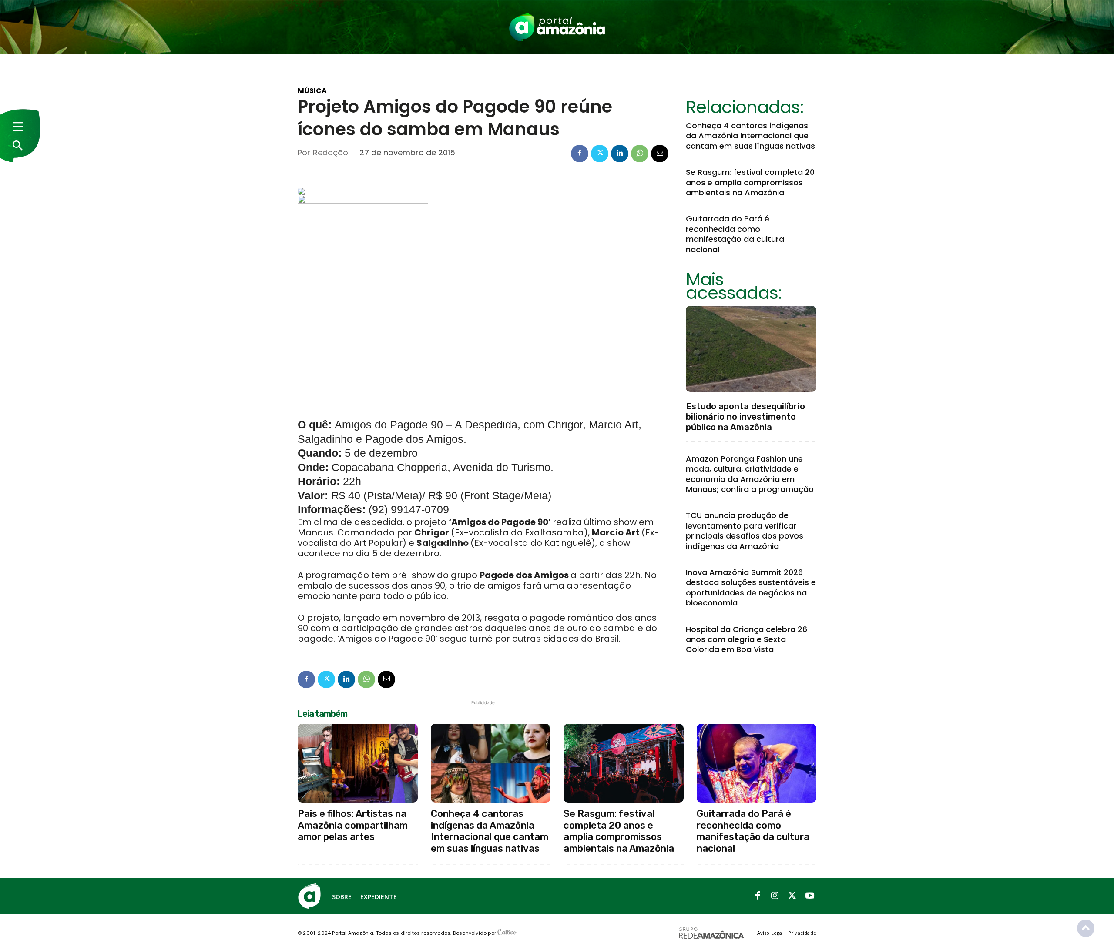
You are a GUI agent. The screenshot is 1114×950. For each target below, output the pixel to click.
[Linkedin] (619, 153)
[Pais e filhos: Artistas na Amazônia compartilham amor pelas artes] (358, 763)
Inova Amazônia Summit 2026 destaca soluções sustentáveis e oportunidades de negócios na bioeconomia (751, 587)
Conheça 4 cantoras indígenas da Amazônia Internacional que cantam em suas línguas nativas (750, 135)
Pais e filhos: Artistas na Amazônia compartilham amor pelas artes (353, 825)
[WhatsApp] (639, 153)
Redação (330, 153)
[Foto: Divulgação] (363, 301)
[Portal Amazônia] (557, 27)
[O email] (659, 153)
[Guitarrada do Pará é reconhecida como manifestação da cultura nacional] (757, 763)
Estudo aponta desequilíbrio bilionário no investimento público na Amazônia (745, 416)
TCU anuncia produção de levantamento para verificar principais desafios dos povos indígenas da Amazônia (744, 530)
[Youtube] (809, 896)
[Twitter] (599, 153)
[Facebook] (579, 153)
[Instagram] (775, 896)
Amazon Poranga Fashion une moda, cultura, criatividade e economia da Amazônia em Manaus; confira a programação (750, 474)
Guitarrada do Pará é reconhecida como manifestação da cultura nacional (735, 233)
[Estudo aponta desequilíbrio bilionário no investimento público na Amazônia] (751, 349)
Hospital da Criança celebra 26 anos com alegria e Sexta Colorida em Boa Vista (746, 639)
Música (312, 90)
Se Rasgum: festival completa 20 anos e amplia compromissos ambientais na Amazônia (750, 182)
